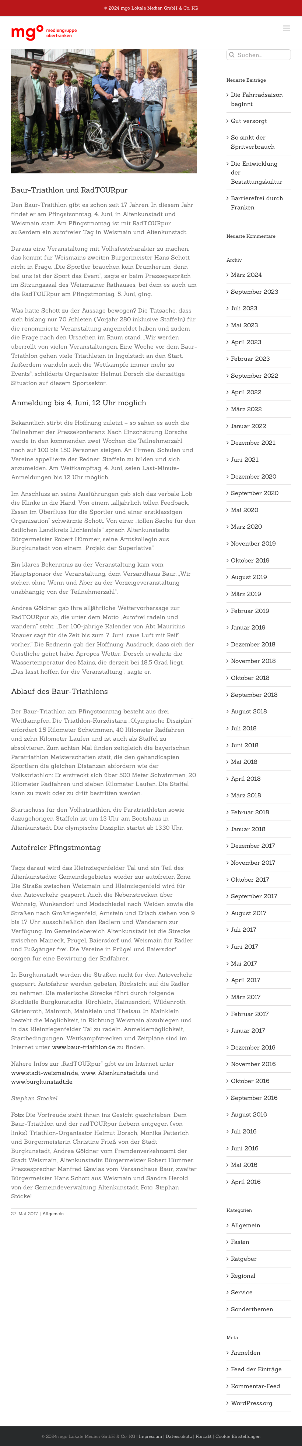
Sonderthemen (252, 1309)
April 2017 (245, 980)
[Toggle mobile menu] (287, 28)
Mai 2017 (244, 963)
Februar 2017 (250, 1014)
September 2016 (254, 1097)
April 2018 (246, 778)
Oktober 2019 (250, 560)
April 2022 (246, 392)
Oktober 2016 (250, 1080)
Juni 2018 (245, 745)
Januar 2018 (248, 829)
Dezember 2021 (253, 442)
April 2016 (246, 1181)
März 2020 (246, 526)
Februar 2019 (250, 610)
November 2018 (253, 660)
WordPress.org (252, 1403)
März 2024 (246, 274)
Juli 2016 (244, 1131)
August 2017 (249, 913)
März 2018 (246, 795)
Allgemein (53, 1213)
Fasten (240, 1241)
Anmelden (245, 1352)
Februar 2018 (250, 812)
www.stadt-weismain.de (44, 1072)
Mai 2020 (244, 510)
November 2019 (253, 543)
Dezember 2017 (253, 845)
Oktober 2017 (250, 879)
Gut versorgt (249, 120)
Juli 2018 (244, 728)
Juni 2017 (244, 946)
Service (242, 1292)
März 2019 (246, 593)
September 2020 (254, 493)
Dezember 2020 (253, 476)
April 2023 (246, 342)
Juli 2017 (243, 929)
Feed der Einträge (256, 1369)
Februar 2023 (250, 358)
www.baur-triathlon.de (83, 1047)
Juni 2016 (245, 1148)
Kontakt (204, 1436)
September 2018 (254, 694)
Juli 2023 (244, 308)
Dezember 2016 (253, 1047)
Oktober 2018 (250, 677)
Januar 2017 (248, 1030)
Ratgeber (244, 1258)
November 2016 (253, 1064)
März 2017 (246, 997)
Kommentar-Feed (255, 1386)
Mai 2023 (244, 325)
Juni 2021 (245, 459)
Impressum (150, 1436)
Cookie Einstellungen (237, 1436)
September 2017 (254, 896)
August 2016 (249, 1114)
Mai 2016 (244, 1164)
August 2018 (249, 711)
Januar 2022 (248, 426)
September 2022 (254, 375)
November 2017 (253, 862)
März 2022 (246, 409)
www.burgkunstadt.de (42, 1081)
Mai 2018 (244, 761)
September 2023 (254, 291)
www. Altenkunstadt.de (113, 1072)
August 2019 (249, 577)
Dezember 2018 (253, 644)
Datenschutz (179, 1436)
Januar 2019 (248, 627)
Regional (243, 1275)
